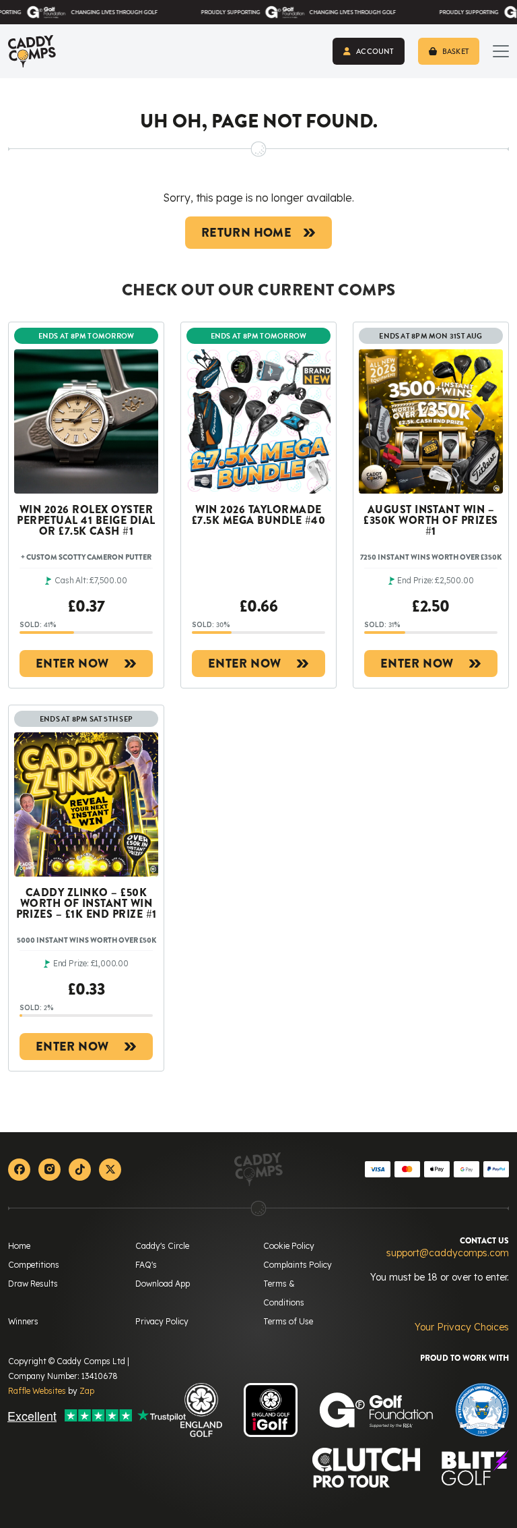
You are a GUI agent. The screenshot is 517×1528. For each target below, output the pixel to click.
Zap (86, 1391)
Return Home (246, 232)
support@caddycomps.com (447, 1253)
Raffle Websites (37, 1391)
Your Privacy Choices (462, 1327)
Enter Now (72, 663)
